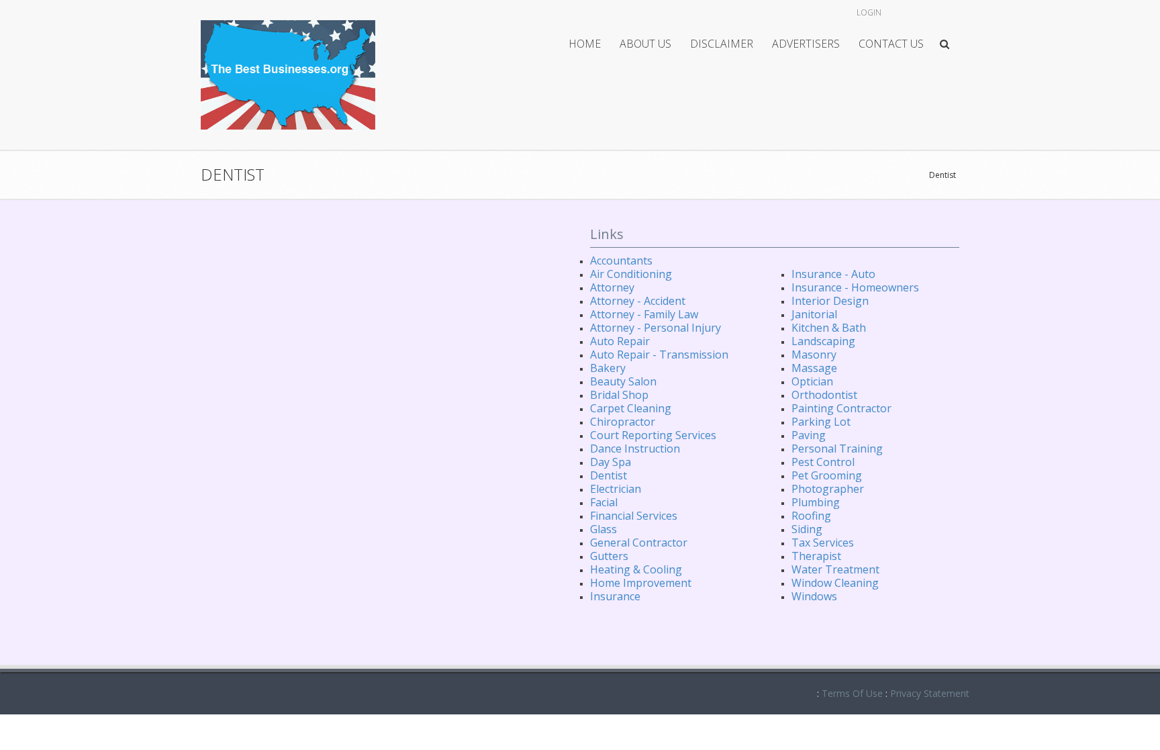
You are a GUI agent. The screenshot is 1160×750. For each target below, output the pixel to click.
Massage (814, 368)
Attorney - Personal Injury (655, 327)
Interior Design (830, 300)
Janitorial (814, 314)
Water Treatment (835, 569)
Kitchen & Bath (828, 327)
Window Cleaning (835, 582)
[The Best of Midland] (288, 73)
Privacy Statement (929, 693)
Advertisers (806, 43)
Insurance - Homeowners (855, 287)
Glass (603, 529)
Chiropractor (622, 421)
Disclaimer (721, 43)
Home (585, 43)
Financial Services (633, 515)
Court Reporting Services (653, 435)
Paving (808, 435)
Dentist (942, 175)
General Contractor (638, 542)
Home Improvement (640, 582)
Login (869, 12)
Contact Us (891, 43)
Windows (814, 596)
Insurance (615, 596)
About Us (645, 43)
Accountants (621, 260)
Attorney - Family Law (644, 314)
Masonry (813, 354)
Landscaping (823, 341)
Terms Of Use (852, 693)
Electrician (615, 488)
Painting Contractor (841, 408)
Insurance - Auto (833, 274)
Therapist (816, 556)
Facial (604, 502)
